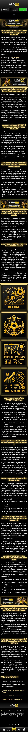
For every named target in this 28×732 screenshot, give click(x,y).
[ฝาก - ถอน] (9, 729)
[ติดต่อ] (24, 729)
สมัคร (4, 730)
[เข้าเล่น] (19, 729)
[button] (14, 15)
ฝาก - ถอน (9, 730)
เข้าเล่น (18, 730)
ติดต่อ (24, 730)
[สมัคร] (4, 729)
